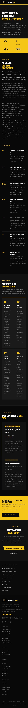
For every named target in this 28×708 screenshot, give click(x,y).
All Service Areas (5, 694)
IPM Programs (5, 657)
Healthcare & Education (7, 642)
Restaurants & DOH (6, 631)
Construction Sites (6, 640)
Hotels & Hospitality (6, 633)
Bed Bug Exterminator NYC (7, 578)
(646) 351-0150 (8, 470)
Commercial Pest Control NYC (8, 568)
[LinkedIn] (8, 622)
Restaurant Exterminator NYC (8, 574)
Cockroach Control (6, 654)
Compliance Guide (5, 668)
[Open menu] (25, 2)
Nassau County (5, 691)
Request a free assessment (14, 548)
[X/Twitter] (5, 622)
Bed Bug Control (5, 650)
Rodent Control (5, 652)
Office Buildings (5, 638)
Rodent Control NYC (6, 581)
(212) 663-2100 (8, 437)
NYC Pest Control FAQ (6, 587)
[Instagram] (10, 622)
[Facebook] (2, 622)
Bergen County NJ (5, 689)
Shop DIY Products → (10, 515)
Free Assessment (5, 590)
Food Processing (5, 636)
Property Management (6, 629)
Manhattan (4, 682)
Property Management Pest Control (9, 571)
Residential (4, 659)
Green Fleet (4, 584)
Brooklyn (4, 685)
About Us (4, 675)
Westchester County (6, 687)
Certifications (5, 673)
